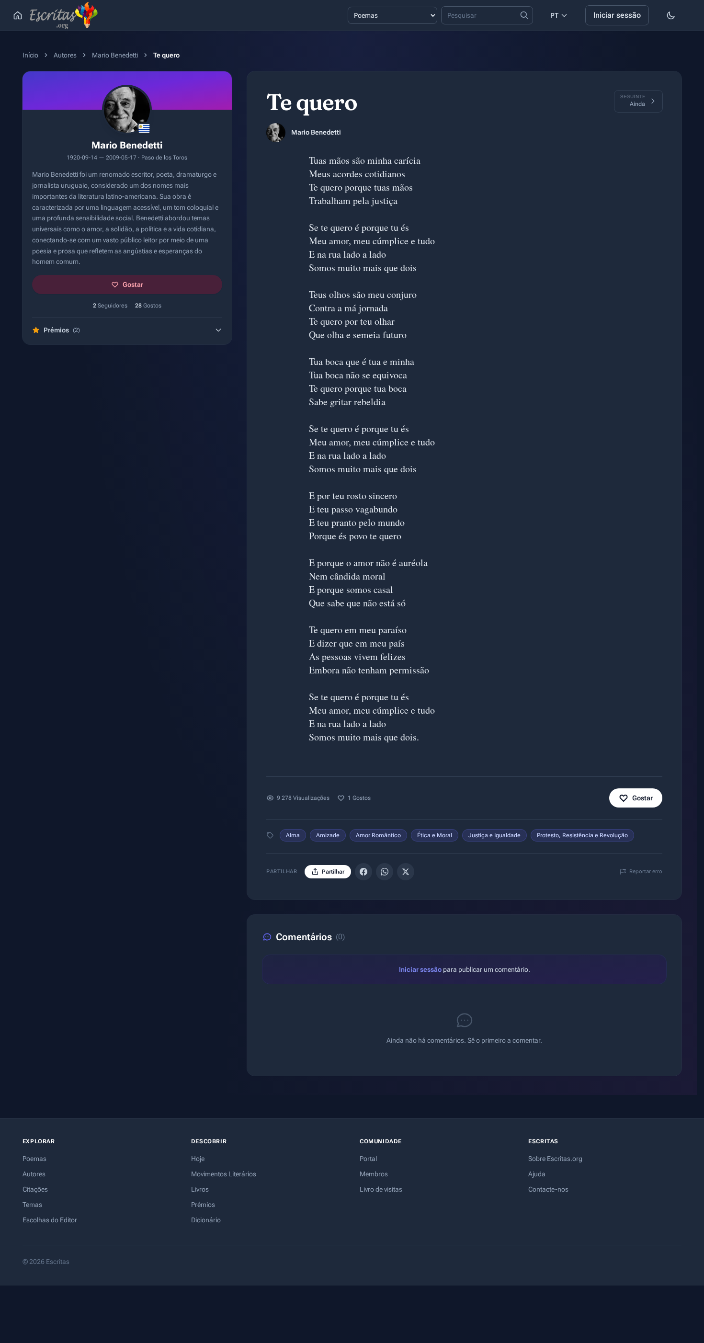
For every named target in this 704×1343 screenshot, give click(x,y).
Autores (65, 55)
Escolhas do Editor (50, 1220)
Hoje (197, 1158)
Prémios (203, 1204)
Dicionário (206, 1220)
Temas (32, 1204)
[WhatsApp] (384, 871)
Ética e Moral (434, 835)
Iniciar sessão (617, 15)
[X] (405, 871)
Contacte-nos (548, 1189)
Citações (35, 1189)
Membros (374, 1174)
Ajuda (536, 1174)
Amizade (328, 835)
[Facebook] (363, 871)
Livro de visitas (381, 1189)
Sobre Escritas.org (555, 1158)
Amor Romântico (378, 835)
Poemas (34, 1158)
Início (30, 55)
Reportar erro (645, 871)
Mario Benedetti (115, 55)
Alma (293, 835)
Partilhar (333, 871)
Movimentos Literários (223, 1174)
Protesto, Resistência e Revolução (582, 835)
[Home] (17, 15)
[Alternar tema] (670, 15)
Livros (200, 1189)
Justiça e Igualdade (494, 835)
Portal (368, 1158)
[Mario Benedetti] (275, 132)
